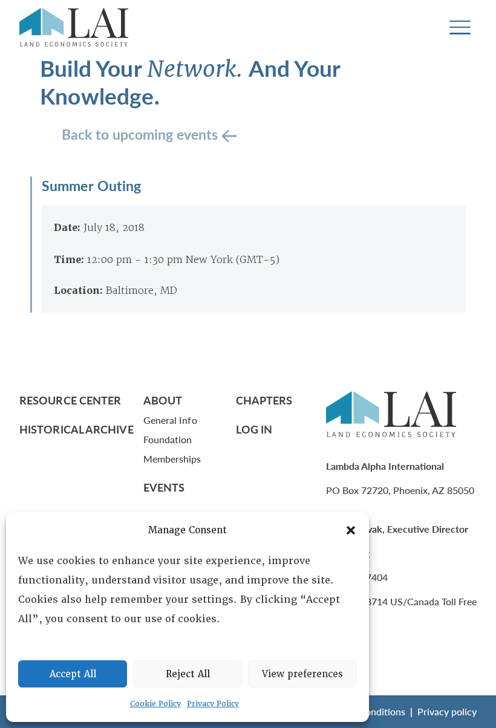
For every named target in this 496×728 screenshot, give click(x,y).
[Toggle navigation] (460, 28)
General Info (170, 420)
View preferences (302, 674)
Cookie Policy (155, 704)
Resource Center (70, 400)
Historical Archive (76, 429)
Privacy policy (447, 711)
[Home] (73, 27)
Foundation (167, 439)
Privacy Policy (213, 704)
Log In (254, 429)
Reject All (188, 674)
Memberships (172, 459)
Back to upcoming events (141, 134)
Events (164, 487)
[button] (351, 530)
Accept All (73, 674)
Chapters (264, 400)
